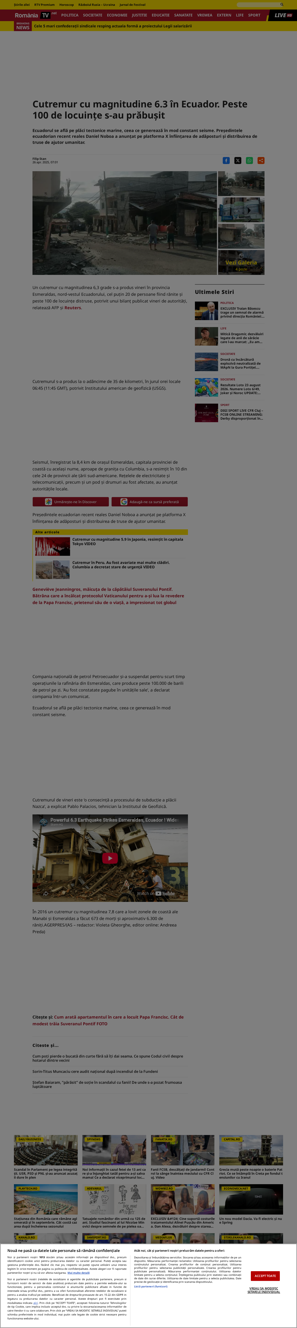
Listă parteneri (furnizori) (151, 1286)
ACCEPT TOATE (265, 1276)
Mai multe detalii (79, 1272)
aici (35, 1303)
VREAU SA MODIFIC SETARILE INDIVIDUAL (264, 1290)
